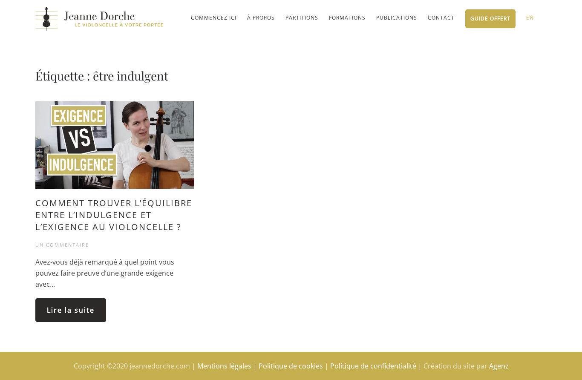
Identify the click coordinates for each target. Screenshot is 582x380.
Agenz (499, 366)
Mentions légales (224, 366)
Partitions (301, 17)
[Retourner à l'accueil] (99, 18)
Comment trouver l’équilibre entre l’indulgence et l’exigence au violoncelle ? (113, 215)
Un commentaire (62, 245)
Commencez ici (213, 17)
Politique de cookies (291, 366)
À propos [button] (261, 17)
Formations (347, 17)
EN (530, 17)
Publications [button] (396, 17)
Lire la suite (71, 310)
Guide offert (490, 18)
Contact (441, 17)
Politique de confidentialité (373, 366)
